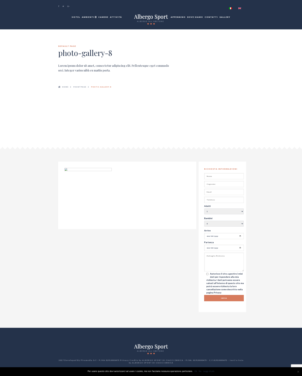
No (200, 371)
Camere (103, 17)
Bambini (208, 218)
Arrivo (207, 230)
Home (65, 87)
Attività (116, 17)
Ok (195, 371)
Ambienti (88, 17)
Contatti (211, 17)
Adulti (207, 206)
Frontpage (79, 87)
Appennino (178, 17)
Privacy (217, 292)
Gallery (224, 17)
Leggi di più (208, 371)
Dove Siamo (195, 17)
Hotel (76, 17)
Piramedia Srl (88, 360)
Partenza (209, 242)
